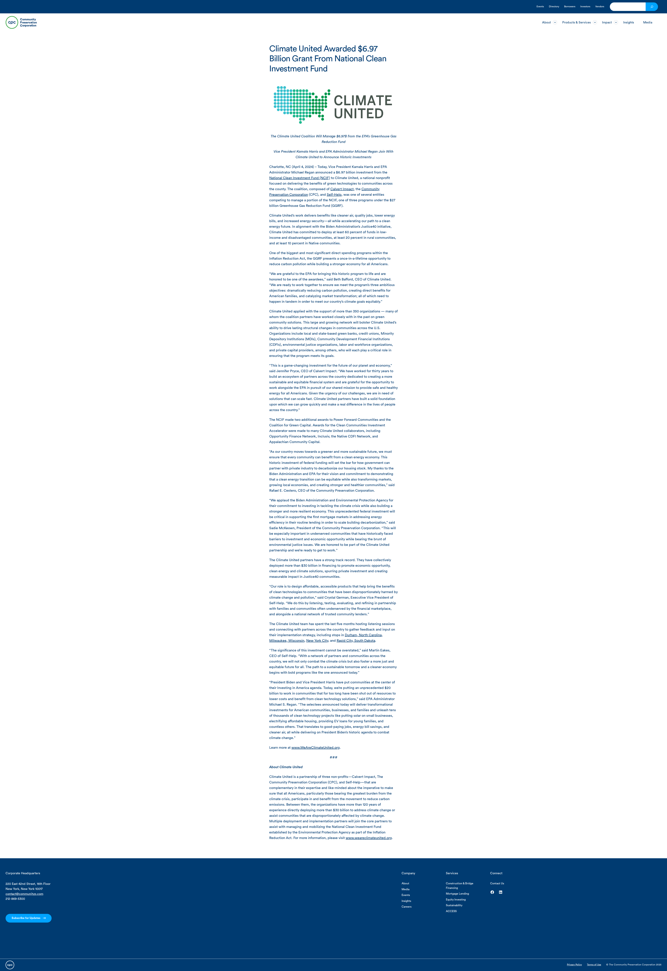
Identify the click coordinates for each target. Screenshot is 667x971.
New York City (317, 640)
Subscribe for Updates (26, 918)
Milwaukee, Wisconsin (286, 640)
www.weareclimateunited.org (369, 838)
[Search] (652, 6)
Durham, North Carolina (363, 635)
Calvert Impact (342, 189)
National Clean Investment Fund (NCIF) (299, 178)
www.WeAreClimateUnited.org (315, 747)
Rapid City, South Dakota (356, 640)
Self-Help (334, 194)
